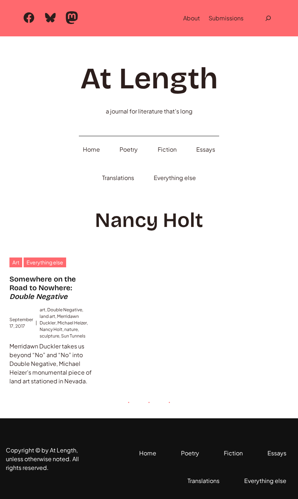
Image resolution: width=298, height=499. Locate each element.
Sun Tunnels (73, 336)
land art (47, 316)
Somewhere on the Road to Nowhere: (42, 288)
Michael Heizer (72, 323)
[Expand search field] (268, 18)
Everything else (45, 262)
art (42, 309)
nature (71, 329)
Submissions (226, 18)
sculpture (49, 336)
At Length (149, 78)
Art (15, 262)
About (191, 18)
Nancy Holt (51, 329)
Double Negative (64, 309)
